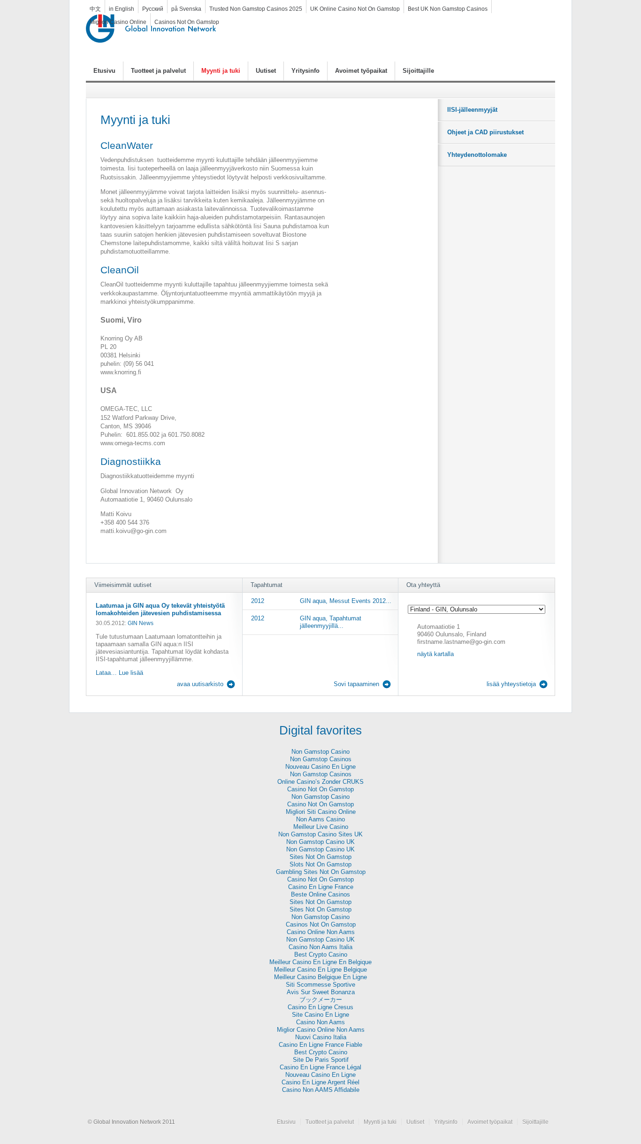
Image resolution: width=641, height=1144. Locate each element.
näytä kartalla (435, 653)
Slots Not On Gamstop (320, 864)
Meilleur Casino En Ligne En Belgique (320, 962)
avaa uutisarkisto (200, 684)
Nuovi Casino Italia (320, 1037)
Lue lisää (130, 672)
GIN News (140, 623)
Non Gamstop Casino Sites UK (320, 834)
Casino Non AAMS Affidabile (320, 1089)
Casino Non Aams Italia (320, 947)
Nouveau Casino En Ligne (320, 766)
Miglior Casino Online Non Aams (321, 1029)
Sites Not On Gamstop (320, 856)
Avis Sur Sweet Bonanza (321, 992)
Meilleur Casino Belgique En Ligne (320, 977)
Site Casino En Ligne (320, 1014)
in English (121, 9)
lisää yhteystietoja (511, 684)
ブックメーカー (320, 999)
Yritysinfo (305, 70)
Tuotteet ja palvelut (158, 70)
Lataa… (106, 672)
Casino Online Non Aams (321, 931)
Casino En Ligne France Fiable (320, 1044)
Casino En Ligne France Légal (320, 1067)
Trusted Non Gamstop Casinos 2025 (255, 9)
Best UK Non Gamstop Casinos (448, 9)
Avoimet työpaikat (361, 70)
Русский (152, 9)
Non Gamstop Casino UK (320, 841)
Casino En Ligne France (320, 886)
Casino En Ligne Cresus (320, 1007)
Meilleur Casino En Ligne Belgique (320, 969)
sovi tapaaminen (356, 684)
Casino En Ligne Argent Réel (320, 1082)
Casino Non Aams (320, 1022)
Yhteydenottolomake (477, 154)
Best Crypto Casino (320, 954)
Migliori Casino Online (118, 22)
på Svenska (186, 9)
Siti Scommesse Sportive (320, 984)
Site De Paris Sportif (321, 1059)
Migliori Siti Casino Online (321, 811)
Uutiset (266, 70)
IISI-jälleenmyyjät (472, 109)
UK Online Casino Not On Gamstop (355, 9)
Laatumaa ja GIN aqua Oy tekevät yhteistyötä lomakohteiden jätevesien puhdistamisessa (160, 609)
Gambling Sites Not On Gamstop (321, 871)
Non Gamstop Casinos (320, 759)
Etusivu (104, 70)
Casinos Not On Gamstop (186, 22)
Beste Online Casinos (320, 894)
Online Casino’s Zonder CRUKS (320, 781)
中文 (95, 9)
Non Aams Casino (320, 819)
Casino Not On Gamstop (320, 789)
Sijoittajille (418, 70)
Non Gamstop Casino (320, 751)
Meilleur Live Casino (320, 826)
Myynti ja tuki (220, 70)
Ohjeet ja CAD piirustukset (485, 132)
